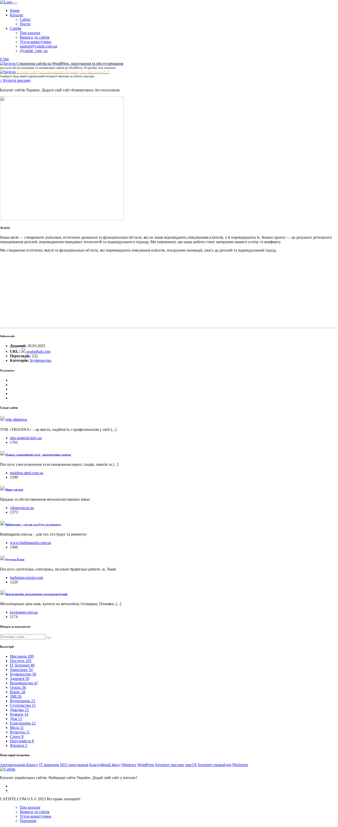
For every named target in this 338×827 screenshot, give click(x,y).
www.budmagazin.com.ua (30, 543)
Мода (17, 727)
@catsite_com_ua (34, 51)
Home (15, 10)
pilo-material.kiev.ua (26, 438)
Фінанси (18, 745)
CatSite (15, 28)
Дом (16, 719)
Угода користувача (35, 42)
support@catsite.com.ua (38, 46)
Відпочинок (22, 701)
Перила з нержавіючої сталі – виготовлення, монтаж (38, 454)
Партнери (28, 821)
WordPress (145, 765)
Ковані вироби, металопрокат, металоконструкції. (36, 594)
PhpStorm (240, 765)
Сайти (25, 19)
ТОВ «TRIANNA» (16, 419)
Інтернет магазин (169, 765)
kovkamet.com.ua (24, 612)
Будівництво (40, 360)
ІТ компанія (49, 765)
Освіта (18, 687)
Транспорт (21, 670)
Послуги (20, 661)
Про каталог (30, 33)
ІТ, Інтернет (22, 665)
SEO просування (74, 765)
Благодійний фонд (105, 765)
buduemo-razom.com (26, 577)
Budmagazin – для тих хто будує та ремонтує (33, 524)
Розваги (19, 714)
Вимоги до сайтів (34, 37)
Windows (128, 765)
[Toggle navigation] (15, 3)
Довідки (19, 710)
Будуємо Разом (14, 559)
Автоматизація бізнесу (19, 765)
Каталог (17, 15)
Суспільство (23, 705)
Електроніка (23, 723)
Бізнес (17, 692)
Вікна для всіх (14, 489)
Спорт (17, 736)
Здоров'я (19, 678)
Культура (20, 732)
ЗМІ (16, 696)
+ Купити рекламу (15, 80)
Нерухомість (22, 741)
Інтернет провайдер (214, 765)
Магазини (22, 656)
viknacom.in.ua (22, 508)
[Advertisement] (148, 291)
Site (6, 59)
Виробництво (24, 683)
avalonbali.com (37, 351)
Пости (25, 24)
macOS (191, 765)
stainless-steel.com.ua (26, 473)
